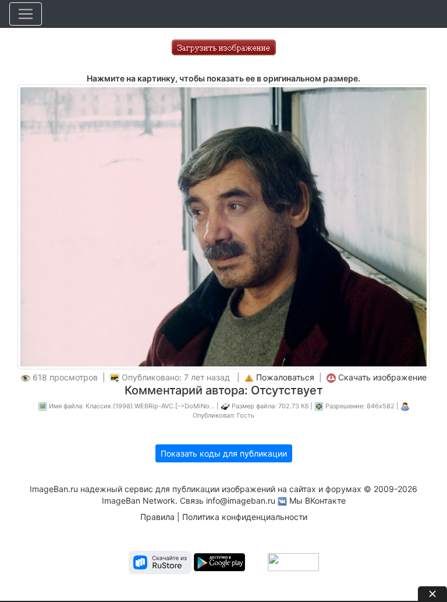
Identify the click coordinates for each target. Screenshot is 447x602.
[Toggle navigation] (25, 14)
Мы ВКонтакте (317, 500)
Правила (157, 517)
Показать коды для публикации (224, 453)
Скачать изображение (382, 377)
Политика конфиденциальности (244, 517)
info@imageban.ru (240, 500)
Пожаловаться (285, 377)
